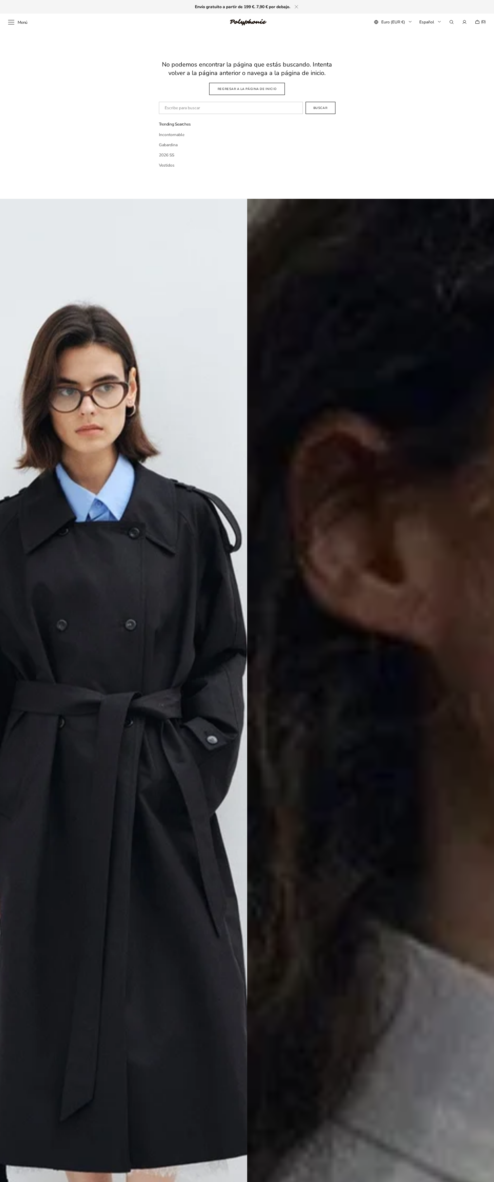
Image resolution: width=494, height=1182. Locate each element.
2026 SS (166, 155)
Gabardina (168, 145)
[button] (451, 22)
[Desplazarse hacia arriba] (483, 1171)
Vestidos (167, 165)
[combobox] (231, 108)
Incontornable (171, 134)
